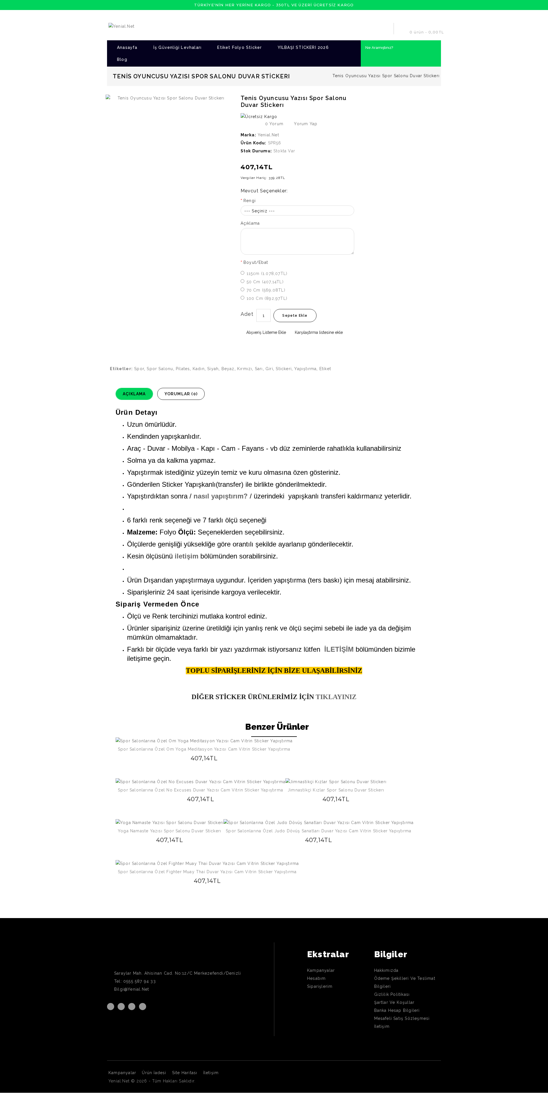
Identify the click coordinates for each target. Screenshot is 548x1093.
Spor (139, 368)
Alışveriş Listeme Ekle (265, 332)
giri (269, 368)
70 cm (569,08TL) (266, 290)
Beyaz (228, 368)
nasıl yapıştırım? (221, 496)
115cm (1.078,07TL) (267, 273)
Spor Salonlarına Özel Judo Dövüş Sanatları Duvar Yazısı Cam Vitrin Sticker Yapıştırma (318, 831)
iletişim (186, 556)
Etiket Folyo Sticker (239, 47)
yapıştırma (305, 368)
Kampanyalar (321, 970)
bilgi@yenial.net (131, 989)
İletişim (382, 1026)
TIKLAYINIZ (335, 697)
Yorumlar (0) (181, 394)
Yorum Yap (305, 123)
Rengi (249, 200)
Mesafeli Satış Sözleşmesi (402, 1018)
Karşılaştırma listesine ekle (318, 332)
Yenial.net (268, 135)
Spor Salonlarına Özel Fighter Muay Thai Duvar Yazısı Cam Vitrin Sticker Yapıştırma (207, 871)
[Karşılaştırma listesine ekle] (204, 758)
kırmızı (244, 368)
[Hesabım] (387, 28)
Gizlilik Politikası (392, 994)
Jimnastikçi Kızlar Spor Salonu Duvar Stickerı (336, 790)
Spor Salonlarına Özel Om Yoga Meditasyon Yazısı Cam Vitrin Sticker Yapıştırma (204, 749)
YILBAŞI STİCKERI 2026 (303, 47)
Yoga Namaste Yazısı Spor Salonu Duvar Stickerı (169, 831)
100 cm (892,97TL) (267, 298)
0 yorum (274, 123)
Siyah (213, 368)
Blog (122, 59)
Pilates (183, 368)
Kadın (199, 368)
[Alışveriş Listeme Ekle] (196, 758)
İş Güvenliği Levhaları (177, 47)
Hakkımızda (386, 970)
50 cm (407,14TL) (265, 282)
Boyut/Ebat (255, 262)
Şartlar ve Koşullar (394, 1002)
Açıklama (250, 223)
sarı (259, 368)
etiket (325, 368)
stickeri (284, 368)
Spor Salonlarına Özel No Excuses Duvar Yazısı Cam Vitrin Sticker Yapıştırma (200, 790)
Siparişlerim (320, 986)
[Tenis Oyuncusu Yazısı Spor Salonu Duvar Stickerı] (169, 98)
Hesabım (316, 978)
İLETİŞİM (339, 649)
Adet (247, 314)
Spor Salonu (160, 368)
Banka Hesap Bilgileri (397, 1010)
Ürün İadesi (154, 1072)
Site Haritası (185, 1072)
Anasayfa (127, 47)
